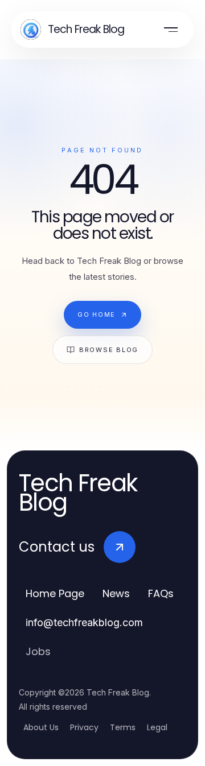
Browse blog (108, 350)
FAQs (161, 593)
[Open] (170, 29)
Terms (123, 727)
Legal (157, 727)
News (116, 593)
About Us (41, 727)
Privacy (84, 727)
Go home (96, 314)
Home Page (55, 593)
